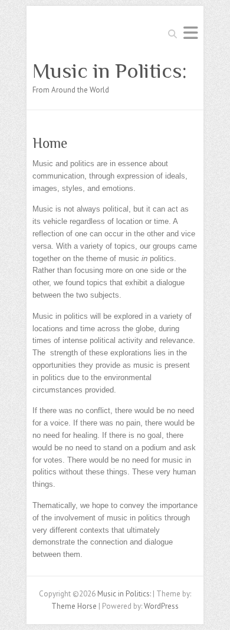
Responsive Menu (190, 33)
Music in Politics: (109, 71)
